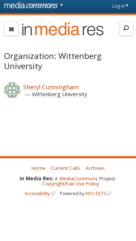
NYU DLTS (96, 193)
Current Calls (65, 168)
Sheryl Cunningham (51, 87)
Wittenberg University (59, 94)
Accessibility (37, 193)
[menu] (11, 29)
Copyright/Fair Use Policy (70, 183)
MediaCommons (78, 178)
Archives (95, 168)
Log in (118, 6)
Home (39, 168)
